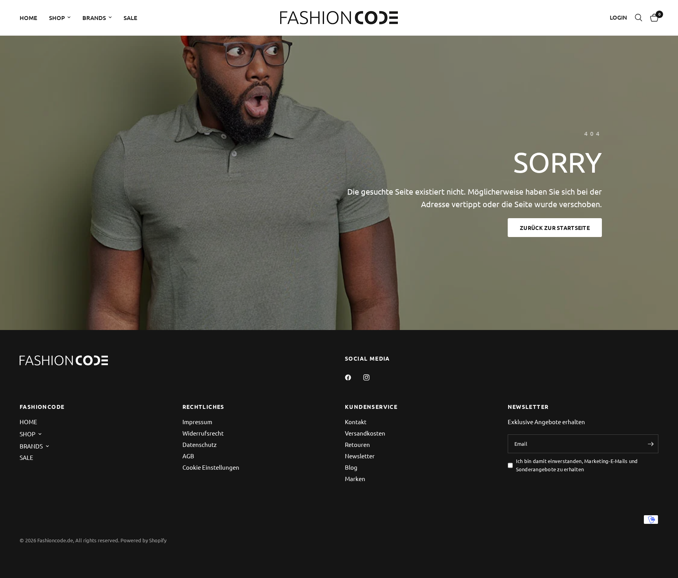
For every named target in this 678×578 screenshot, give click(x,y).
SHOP (57, 18)
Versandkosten (365, 433)
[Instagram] (372, 377)
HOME (28, 18)
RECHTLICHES (203, 406)
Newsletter (360, 455)
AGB (188, 455)
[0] (652, 17)
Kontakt (355, 421)
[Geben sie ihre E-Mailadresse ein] (650, 443)
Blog (351, 467)
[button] (555, 227)
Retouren (357, 444)
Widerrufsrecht (203, 433)
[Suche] (638, 17)
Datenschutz (199, 444)
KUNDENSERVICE (371, 406)
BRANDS (94, 18)
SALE (130, 18)
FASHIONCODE (42, 406)
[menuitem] (31, 17)
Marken (355, 478)
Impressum (197, 421)
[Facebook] (353, 377)
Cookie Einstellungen (210, 467)
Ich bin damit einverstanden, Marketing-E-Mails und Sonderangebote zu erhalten (577, 465)
